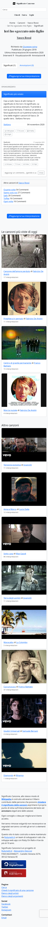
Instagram (6, 910)
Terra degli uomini (12, 598)
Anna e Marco (10, 509)
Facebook (5, 904)
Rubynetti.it (9, 837)
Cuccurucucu (10, 686)
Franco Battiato (25, 686)
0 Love (21, 131)
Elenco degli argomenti (12, 896)
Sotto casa (8, 553)
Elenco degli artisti (10, 893)
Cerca (4, 887)
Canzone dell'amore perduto (17, 271)
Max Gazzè (21, 553)
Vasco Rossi (23, 182)
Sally (6, 195)
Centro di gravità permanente (17, 363)
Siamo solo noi (10, 192)
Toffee (6, 198)
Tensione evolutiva (12, 465)
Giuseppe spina (30, 46)
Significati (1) (10, 65)
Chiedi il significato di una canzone (17, 890)
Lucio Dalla (24, 509)
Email (4, 917)
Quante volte (10, 189)
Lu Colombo (21, 642)
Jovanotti (28, 465)
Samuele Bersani (30, 731)
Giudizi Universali (12, 731)
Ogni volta (8, 201)
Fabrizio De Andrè (34, 318)
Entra (24, 15)
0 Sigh (8, 134)
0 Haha (31, 131)
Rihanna (20, 775)
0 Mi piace (10, 131)
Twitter (4, 907)
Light (31, 15)
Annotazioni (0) (27, 65)
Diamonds (8, 775)
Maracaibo (9, 642)
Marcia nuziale (10, 410)
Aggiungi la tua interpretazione (25, 76)
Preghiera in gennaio (13, 318)
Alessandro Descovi (23, 851)
